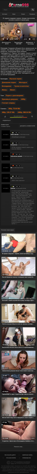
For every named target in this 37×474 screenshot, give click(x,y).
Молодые (23, 82)
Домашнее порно (9, 82)
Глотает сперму (8, 103)
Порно (12, 463)
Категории (4, 14)
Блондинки (6, 86)
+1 (16, 132)
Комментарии (5, 124)
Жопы (4, 90)
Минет (12, 90)
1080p (23, 99)
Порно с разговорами (14, 95)
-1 (18, 132)
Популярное (32, 14)
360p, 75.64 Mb (14, 109)
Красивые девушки (10, 99)
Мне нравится (4, 116)
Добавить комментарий (27, 125)
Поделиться (6, 120)
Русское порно (16, 79)
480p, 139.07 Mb (8, 112)
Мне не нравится (32, 116)
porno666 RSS (26, 457)
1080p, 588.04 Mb (24, 112)
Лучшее (23, 14)
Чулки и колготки (21, 86)
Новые (13, 14)
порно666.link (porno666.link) (23, 461)
